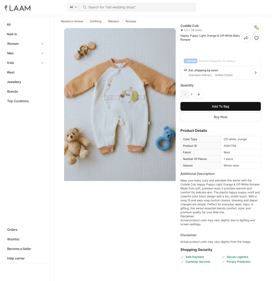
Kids (10, 63)
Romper (131, 21)
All (9, 24)
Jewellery (14, 82)
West (11, 72)
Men (10, 53)
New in (12, 34)
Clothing (96, 21)
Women (13, 44)
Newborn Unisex (72, 21)
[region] (118, 104)
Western (113, 21)
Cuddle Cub (189, 26)
